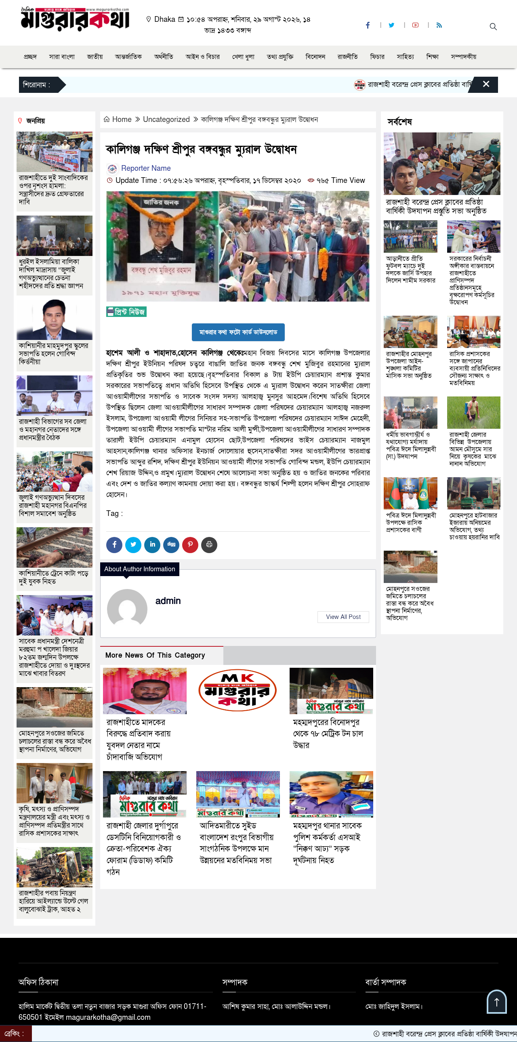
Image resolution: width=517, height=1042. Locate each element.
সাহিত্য (405, 56)
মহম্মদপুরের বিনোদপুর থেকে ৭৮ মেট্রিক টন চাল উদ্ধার (328, 734)
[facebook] (369, 26)
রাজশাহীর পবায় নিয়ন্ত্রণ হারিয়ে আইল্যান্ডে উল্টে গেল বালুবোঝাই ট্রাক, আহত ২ (53, 901)
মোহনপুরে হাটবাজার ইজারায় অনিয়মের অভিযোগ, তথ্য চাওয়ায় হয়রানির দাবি (475, 526)
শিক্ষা (433, 56)
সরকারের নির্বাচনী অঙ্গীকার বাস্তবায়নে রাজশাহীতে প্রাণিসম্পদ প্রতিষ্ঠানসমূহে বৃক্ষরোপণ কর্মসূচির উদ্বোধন (472, 280)
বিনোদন (315, 56)
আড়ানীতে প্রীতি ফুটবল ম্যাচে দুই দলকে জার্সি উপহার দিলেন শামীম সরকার (410, 269)
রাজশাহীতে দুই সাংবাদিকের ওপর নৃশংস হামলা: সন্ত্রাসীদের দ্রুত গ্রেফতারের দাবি (53, 190)
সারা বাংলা (62, 56)
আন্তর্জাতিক (128, 56)
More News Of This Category (155, 655)
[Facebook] (114, 545)
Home (122, 119)
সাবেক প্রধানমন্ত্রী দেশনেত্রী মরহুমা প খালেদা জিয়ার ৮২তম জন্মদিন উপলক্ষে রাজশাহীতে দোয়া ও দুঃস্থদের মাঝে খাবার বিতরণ (54, 657)
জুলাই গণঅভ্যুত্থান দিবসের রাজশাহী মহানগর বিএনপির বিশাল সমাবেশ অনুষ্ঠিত (52, 505)
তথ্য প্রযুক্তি (280, 56)
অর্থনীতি (163, 56)
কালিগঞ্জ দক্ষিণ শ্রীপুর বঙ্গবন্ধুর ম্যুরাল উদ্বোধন (259, 119)
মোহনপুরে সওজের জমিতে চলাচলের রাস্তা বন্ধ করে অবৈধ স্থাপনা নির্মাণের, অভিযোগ (55, 741)
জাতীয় (95, 56)
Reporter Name (145, 168)
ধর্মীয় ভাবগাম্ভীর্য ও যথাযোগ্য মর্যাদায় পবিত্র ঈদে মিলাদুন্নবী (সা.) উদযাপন (411, 445)
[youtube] (416, 26)
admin (168, 601)
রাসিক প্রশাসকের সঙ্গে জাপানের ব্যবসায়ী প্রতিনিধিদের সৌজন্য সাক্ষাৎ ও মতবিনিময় (475, 369)
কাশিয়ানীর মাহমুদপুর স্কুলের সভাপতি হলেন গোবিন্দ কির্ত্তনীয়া (53, 354)
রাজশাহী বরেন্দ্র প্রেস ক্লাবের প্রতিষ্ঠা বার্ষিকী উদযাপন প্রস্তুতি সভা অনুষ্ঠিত (436, 206)
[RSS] (440, 26)
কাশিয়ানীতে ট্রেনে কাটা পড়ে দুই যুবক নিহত (53, 577)
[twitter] (392, 26)
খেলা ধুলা (243, 56)
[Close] (479, 86)
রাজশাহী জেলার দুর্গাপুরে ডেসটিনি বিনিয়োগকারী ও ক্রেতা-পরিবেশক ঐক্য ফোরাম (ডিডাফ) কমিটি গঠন (144, 849)
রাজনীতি (348, 56)
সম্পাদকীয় (463, 56)
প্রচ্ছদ (30, 56)
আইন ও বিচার (203, 56)
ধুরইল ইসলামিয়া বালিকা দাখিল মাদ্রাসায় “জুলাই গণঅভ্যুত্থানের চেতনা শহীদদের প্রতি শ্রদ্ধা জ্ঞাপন (52, 274)
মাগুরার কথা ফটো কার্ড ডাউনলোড (238, 332)
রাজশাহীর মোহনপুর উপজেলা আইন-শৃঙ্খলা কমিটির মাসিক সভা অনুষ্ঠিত (409, 365)
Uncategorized (166, 119)
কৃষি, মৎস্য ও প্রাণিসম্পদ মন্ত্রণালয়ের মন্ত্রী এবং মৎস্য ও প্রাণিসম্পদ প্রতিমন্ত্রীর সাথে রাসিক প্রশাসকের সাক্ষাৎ (54, 821)
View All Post (343, 617)
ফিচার (377, 56)
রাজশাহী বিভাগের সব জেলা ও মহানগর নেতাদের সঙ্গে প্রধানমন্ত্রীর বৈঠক (52, 429)
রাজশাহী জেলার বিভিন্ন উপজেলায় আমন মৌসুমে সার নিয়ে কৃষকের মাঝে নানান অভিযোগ (473, 449)
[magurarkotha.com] (75, 18)
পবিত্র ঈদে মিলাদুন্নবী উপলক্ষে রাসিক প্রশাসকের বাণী (411, 523)
